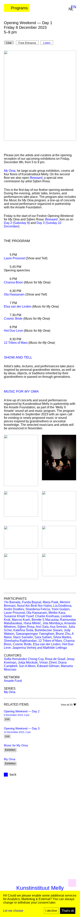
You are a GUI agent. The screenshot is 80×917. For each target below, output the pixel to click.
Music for (21, 391)
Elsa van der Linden (17, 306)
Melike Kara (57, 612)
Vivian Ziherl (48, 662)
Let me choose (13, 910)
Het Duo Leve (13, 330)
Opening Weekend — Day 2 (21, 711)
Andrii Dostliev (14, 609)
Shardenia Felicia (37, 609)
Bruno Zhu (63, 633)
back (13, 774)
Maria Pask (50, 602)
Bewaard (36, 177)
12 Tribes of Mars (16, 342)
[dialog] (40, 904)
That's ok (68, 910)
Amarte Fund (13, 680)
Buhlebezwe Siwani (48, 630)
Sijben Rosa (25, 626)
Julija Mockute (28, 662)
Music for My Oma (16, 745)
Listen (46, 42)
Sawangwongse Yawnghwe (35, 633)
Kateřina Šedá (23, 630)
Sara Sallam (43, 637)
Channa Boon (13, 282)
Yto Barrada (12, 602)
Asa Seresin (58, 626)
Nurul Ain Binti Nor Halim (34, 605)
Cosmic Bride (13, 318)
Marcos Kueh (21, 619)
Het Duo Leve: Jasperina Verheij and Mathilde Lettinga (39, 646)
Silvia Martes (62, 637)
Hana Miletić (32, 623)
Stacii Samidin (23, 637)
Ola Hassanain (14, 294)
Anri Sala (42, 626)
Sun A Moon (27, 666)
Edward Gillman (48, 666)
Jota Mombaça (53, 623)
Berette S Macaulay (45, 619)
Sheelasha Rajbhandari (20, 640)
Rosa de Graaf (55, 659)
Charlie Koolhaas (47, 616)
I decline (51, 910)
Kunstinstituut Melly (40, 888)
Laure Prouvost (14, 258)
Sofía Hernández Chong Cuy (23, 659)
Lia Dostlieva (62, 605)
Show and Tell (18, 357)
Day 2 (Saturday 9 (16, 222)
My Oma (9, 692)
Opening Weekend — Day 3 (21, 728)
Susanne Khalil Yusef (19, 616)
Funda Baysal (31, 602)
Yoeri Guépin (60, 609)
